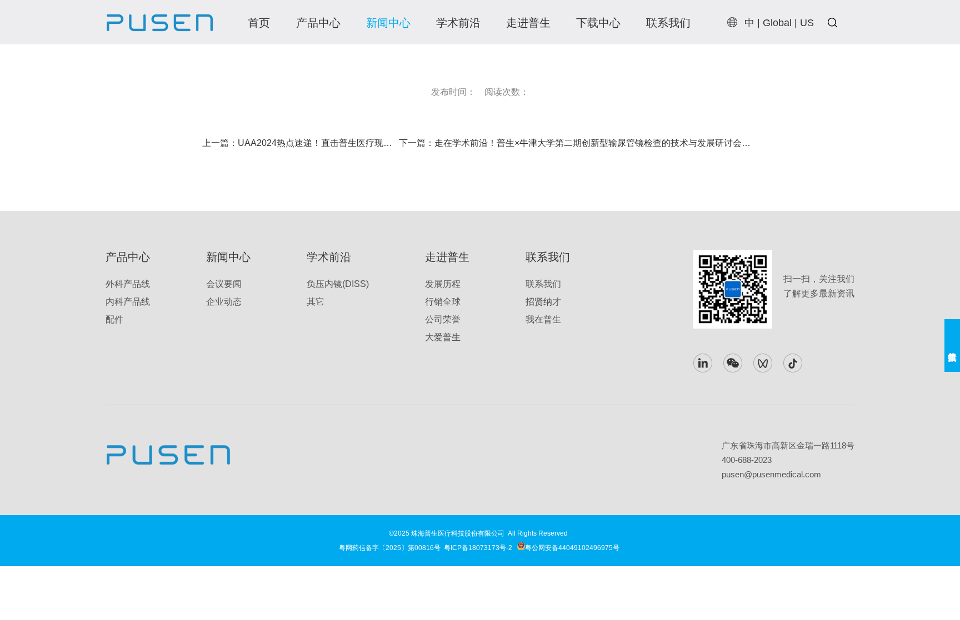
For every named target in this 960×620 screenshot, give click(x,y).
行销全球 (443, 301)
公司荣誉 (443, 319)
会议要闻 (224, 284)
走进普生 (528, 23)
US (807, 22)
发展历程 (443, 284)
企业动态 (224, 301)
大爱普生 (443, 337)
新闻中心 (388, 23)
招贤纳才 (543, 301)
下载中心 (598, 23)
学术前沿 (458, 23)
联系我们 (668, 23)
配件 (114, 319)
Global (777, 22)
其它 (315, 301)
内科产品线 (128, 301)
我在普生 (543, 319)
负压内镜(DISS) (338, 284)
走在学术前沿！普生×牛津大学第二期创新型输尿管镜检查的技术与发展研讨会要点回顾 (605, 143)
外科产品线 (128, 284)
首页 (259, 23)
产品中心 (318, 23)
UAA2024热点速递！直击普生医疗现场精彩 (324, 143)
